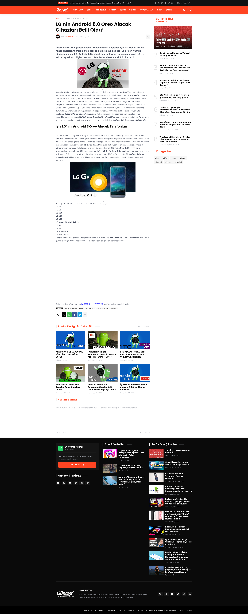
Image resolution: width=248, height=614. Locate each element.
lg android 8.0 (91, 308)
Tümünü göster (143, 326)
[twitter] (64, 483)
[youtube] (70, 483)
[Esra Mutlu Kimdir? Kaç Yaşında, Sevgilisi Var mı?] (110, 468)
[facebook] (58, 483)
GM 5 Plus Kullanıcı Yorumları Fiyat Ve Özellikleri (174, 476)
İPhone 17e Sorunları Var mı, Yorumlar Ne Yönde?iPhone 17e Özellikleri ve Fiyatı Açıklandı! (175, 67)
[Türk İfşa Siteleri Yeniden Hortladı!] (156, 453)
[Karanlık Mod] (184, 10)
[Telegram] (80, 314)
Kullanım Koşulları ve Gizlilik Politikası (161, 610)
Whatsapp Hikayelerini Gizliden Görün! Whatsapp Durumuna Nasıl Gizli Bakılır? (175, 139)
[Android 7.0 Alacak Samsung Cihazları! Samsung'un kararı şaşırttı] (156, 489)
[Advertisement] (103, 275)
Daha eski (144, 432)
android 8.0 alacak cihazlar (77, 19)
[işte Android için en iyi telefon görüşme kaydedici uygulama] (156, 542)
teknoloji (114, 308)
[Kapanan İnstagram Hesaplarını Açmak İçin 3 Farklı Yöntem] (156, 530)
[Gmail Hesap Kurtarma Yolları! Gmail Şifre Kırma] (156, 465)
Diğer (159, 10)
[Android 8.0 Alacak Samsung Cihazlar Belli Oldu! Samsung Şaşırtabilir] (102, 373)
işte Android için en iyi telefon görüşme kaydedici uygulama (174, 96)
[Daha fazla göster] (85, 314)
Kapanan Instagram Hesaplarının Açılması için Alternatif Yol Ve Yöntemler (131, 454)
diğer (157, 158)
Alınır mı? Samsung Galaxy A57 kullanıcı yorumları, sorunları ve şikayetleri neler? (131, 480)
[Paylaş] (148, 37)
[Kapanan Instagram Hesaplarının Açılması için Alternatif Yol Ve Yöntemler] (110, 453)
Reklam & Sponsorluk (116, 610)
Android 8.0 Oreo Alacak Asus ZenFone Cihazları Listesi (68, 387)
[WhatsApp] (69, 314)
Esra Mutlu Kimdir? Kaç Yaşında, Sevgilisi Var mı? (130, 466)
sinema (168, 162)
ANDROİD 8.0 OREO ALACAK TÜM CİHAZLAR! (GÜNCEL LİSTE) (69, 354)
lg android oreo (103, 308)
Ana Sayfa (78, 10)
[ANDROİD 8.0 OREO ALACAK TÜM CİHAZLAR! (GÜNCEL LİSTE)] (70, 340)
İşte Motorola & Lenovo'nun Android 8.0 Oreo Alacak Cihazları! (134, 387)
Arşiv (182, 610)
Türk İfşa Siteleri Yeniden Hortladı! (84, 3)
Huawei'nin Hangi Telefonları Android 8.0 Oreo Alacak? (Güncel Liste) (102, 354)
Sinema (112, 10)
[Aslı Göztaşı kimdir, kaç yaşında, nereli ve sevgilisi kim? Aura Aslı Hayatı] (156, 570)
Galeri (169, 10)
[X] (64, 314)
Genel (89, 10)
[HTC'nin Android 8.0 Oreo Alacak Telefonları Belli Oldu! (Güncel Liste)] (135, 340)
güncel (182, 158)
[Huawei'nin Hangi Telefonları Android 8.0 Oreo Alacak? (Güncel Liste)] (102, 340)
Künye (140, 610)
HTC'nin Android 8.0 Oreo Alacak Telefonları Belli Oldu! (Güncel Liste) (133, 354)
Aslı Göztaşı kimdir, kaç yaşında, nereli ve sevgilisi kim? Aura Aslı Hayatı (175, 124)
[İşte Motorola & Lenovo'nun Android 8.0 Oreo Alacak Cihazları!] (135, 373)
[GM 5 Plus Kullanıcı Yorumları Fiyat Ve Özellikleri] (156, 477)
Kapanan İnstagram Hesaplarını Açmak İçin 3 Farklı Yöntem (177, 529)
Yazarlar (131, 610)
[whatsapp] (87, 483)
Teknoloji (101, 10)
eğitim (165, 158)
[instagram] (81, 483)
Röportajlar (146, 10)
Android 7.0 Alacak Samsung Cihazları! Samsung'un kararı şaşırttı (178, 488)
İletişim (189, 610)
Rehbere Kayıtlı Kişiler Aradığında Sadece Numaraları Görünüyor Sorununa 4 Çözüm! (175, 109)
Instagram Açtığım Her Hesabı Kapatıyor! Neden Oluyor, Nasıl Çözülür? (175, 82)
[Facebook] (74, 314)
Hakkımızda (99, 610)
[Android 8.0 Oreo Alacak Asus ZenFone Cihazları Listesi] (70, 373)
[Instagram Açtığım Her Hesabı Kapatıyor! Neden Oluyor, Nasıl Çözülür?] (156, 502)
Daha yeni (61, 432)
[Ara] (189, 9)
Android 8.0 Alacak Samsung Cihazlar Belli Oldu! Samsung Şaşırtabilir (102, 387)
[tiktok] (75, 483)
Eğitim (123, 10)
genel (174, 158)
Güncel (132, 10)
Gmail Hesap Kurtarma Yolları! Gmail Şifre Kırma (175, 54)
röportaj (158, 162)
